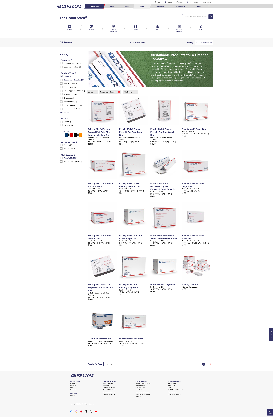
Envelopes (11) (69, 98)
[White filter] (62, 135)
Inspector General (140, 387)
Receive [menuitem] (126, 6)
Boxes (90, 92)
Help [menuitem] (199, 6)
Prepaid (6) (68, 145)
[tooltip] (71, 60)
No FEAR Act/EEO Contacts (175, 389)
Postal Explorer (140, 389)
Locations (169, 2)
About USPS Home (108, 383)
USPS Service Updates (109, 387)
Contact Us (73, 383)
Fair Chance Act (172, 392)
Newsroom (106, 385)
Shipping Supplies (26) (72, 63)
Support (181, 2)
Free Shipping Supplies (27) (74, 91)
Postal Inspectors (140, 385)
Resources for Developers (143, 394)
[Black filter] (76, 135)
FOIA (169, 387)
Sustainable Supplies (108, 92)
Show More (64, 113)
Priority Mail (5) (69, 148)
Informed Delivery (193, 2)
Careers (72, 395)
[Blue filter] (67, 135)
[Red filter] (71, 135)
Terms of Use (171, 385)
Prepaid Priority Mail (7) (73, 105)
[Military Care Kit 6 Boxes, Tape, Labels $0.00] (196, 265)
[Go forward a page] (210, 364)
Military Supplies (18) (72, 94)
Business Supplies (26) (72, 67)
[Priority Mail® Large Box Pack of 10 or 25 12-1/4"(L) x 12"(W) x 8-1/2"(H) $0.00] (164, 265)
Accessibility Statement (174, 394)
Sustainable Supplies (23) (74, 80)
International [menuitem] (180, 6)
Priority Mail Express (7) (73, 161)
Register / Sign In (206, 2)
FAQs (71, 387)
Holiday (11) (68, 122)
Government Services (109, 392)
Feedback (73, 389)
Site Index (73, 385)
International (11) (70, 101)
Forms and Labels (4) (72, 109)
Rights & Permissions (109, 394)
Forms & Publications (109, 389)
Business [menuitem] (160, 6)
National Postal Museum (142, 392)
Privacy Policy (172, 383)
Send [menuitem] (112, 6)
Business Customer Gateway (143, 383)
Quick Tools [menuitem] (95, 6)
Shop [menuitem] (142, 6)
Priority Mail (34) (70, 87)
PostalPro (138, 396)
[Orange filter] (80, 135)
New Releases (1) (70, 83)
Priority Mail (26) (70, 158)
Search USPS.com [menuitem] (209, 6)
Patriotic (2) (68, 125)
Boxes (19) (68, 76)
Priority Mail (128, 92)
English (157, 2)
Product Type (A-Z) (203, 42)
